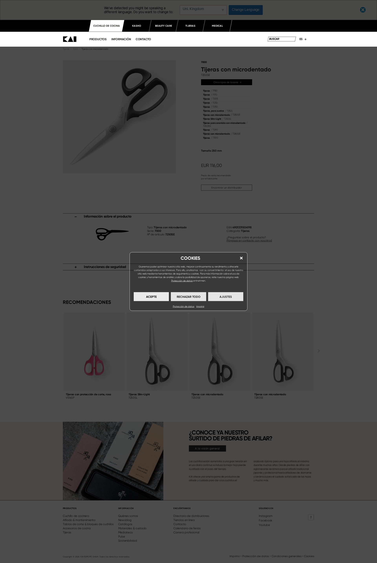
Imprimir (200, 306)
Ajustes (226, 296)
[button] (241, 258)
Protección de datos (182, 280)
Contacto (143, 39)
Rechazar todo (188, 296)
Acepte (151, 296)
